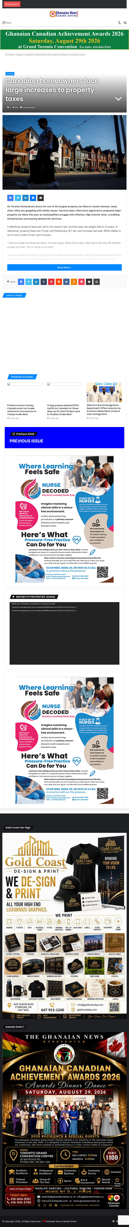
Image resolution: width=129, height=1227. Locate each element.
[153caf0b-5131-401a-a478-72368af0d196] (64, 1208)
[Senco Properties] (64, 39)
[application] (64, 633)
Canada (19, 54)
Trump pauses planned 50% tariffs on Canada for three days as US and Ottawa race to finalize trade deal (63, 410)
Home (10, 54)
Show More (63, 267)
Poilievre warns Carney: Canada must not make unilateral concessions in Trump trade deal (21, 410)
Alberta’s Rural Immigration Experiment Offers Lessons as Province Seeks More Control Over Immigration (104, 410)
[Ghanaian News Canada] (64, 14)
